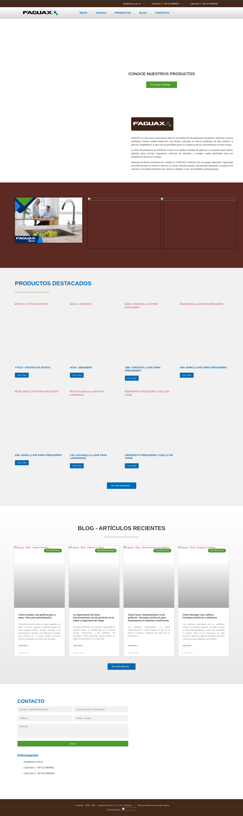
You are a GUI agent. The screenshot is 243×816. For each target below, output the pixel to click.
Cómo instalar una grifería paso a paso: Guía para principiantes (37, 616)
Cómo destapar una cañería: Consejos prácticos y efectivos (200, 616)
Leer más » (23, 646)
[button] (204, 13)
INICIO (83, 12)
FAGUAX (101, 12)
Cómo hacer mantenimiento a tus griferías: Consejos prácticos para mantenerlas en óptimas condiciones (148, 617)
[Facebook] (25, 4)
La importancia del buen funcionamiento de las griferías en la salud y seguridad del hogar (93, 617)
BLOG (143, 12)
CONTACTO (162, 12)
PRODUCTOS (123, 12)
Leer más (21, 375)
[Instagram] (31, 4)
